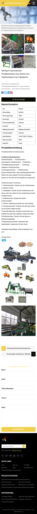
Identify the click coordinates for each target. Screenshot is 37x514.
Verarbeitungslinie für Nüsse (21, 26)
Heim (4, 26)
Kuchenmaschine (6, 482)
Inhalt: (3, 407)
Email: (3, 379)
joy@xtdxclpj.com (18, 511)
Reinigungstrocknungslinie (26, 487)
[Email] (23, 446)
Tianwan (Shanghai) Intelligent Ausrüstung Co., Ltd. (9, 502)
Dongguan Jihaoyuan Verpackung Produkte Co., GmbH (26, 499)
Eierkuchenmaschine (24, 482)
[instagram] (18, 455)
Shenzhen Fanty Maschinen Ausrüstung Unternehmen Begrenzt (26, 497)
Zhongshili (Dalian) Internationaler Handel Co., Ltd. (9, 497)
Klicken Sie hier (16, 450)
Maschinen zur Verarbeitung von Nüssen (26, 485)
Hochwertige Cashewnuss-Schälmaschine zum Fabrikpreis (14, 354)
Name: (3, 370)
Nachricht (4, 467)
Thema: (4, 398)
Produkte (10, 26)
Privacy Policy (17, 470)
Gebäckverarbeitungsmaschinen (9, 479)
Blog (14, 467)
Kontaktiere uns (28, 467)
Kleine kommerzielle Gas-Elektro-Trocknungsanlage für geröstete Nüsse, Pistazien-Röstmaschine (23, 348)
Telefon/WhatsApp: (7, 388)
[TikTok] (21, 455)
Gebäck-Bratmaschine (8, 484)
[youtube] (14, 455)
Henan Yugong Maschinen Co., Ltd (9, 499)
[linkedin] (6, 455)
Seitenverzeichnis (6, 470)
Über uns (15, 465)
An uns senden (20, 99)
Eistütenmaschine (23, 479)
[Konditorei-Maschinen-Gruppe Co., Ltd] (10, 439)
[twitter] (10, 455)
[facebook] (2, 455)
